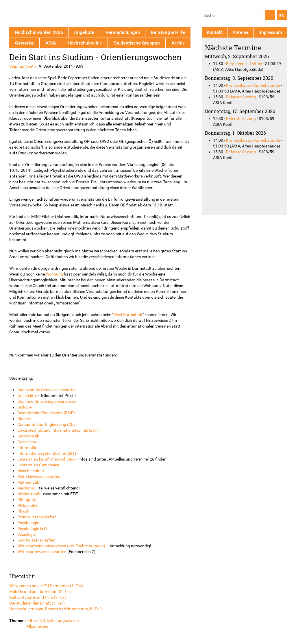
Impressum (270, 32)
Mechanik (26, 488)
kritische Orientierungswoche (53, 620)
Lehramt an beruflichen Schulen (45, 459)
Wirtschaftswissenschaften (41, 551)
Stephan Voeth (22, 66)
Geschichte (27, 441)
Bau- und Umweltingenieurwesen (46, 401)
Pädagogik (27, 499)
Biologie (24, 407)
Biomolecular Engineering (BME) (46, 413)
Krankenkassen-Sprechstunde (253, 85)
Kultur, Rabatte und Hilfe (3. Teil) (38, 597)
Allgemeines (37, 626)
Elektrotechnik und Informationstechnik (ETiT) (58, 430)
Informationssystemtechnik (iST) (46, 453)
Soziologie (26, 534)
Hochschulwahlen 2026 (39, 32)
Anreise (240, 32)
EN (281, 15)
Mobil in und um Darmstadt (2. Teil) (40, 591)
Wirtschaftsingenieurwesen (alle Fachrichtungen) (61, 546)
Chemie (24, 418)
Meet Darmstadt (128, 314)
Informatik (26, 447)
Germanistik (28, 436)
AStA (50, 43)
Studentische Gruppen (137, 43)
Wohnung (54, 274)
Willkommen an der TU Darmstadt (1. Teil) (46, 585)
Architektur (27, 395)
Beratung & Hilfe (168, 32)
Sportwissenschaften (36, 540)
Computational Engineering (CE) (46, 424)
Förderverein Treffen (244, 63)
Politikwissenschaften (37, 517)
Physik (23, 511)
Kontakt (215, 32)
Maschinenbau (30, 470)
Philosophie (27, 505)
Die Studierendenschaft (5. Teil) (37, 603)
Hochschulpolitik (85, 43)
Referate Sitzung (241, 97)
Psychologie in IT (32, 528)
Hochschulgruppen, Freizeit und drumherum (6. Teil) (55, 609)
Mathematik (28, 482)
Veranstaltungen (123, 32)
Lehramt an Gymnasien (38, 465)
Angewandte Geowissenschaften (47, 389)
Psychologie (28, 522)
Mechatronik (28, 493)
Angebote (84, 32)
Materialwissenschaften (38, 476)
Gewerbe (24, 43)
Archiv (178, 43)
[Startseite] (36, 14)
